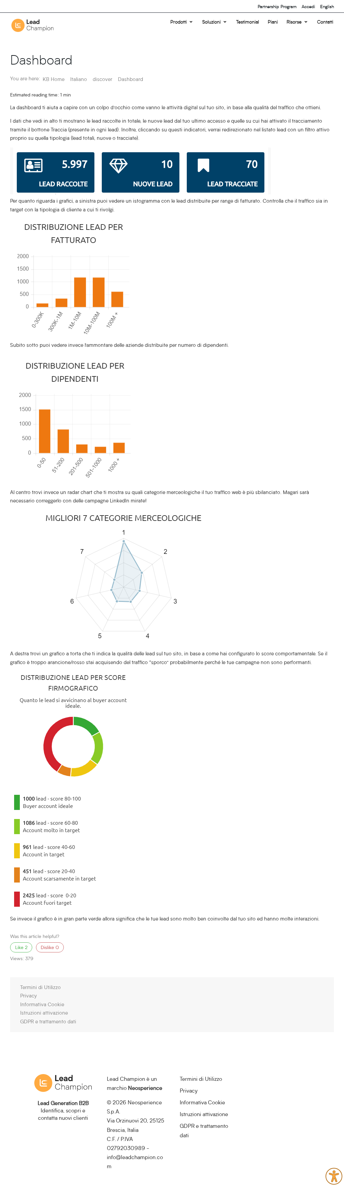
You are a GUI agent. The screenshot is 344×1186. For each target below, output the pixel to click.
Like (21, 947)
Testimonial (247, 22)
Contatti (325, 22)
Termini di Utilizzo (40, 987)
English (327, 6)
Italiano (79, 79)
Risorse (294, 22)
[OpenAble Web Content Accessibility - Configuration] (334, 1176)
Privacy (28, 995)
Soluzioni (211, 22)
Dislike (50, 947)
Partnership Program (277, 6)
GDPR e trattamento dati (48, 1021)
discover (103, 79)
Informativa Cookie (42, 1004)
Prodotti (178, 22)
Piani (273, 22)
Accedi (308, 6)
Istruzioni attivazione (44, 1012)
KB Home (54, 79)
